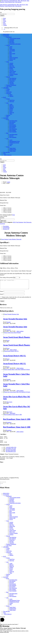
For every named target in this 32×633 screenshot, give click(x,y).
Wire (10, 145)
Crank (10, 104)
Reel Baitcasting (13, 134)
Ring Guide (12, 53)
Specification (6, 227)
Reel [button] (7, 133)
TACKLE (2, 223)
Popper (11, 109)
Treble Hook (12, 151)
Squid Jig (11, 112)
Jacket (7, 90)
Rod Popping (12, 124)
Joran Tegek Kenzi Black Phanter (16, 337)
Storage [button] (8, 76)
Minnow (11, 105)
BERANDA (6, 34)
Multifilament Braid (14, 142)
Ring (10, 52)
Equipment (9, 496)
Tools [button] (7, 61)
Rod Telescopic (13, 129)
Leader (11, 144)
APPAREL (6, 547)
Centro (8, 182)
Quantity (2, 217)
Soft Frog (11, 101)
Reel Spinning (12, 137)
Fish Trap (11, 65)
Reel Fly (11, 135)
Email (2, 294)
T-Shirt (8, 89)
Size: (1, 214)
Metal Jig (11, 107)
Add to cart (3, 220)
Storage (8, 536)
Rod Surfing (12, 127)
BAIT (4, 556)
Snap (10, 56)
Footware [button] (8, 93)
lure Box (11, 82)
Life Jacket (9, 86)
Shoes (10, 94)
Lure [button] (7, 103)
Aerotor (11, 63)
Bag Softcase (12, 79)
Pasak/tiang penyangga (15, 44)
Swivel (11, 60)
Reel (4, 19)
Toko (4, 153)
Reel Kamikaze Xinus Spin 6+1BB (16, 419)
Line (7, 597)
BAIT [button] (4, 97)
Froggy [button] (8, 98)
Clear (13, 214)
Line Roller (12, 50)
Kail (4, 22)
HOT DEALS (7, 155)
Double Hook (12, 149)
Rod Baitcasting (13, 120)
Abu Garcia (9, 402)
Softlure (11, 108)
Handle (11, 68)
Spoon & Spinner (13, 57)
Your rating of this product (6, 277)
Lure (7, 562)
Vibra (10, 114)
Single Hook (12, 148)
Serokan (11, 75)
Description (6, 226)
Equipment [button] (9, 37)
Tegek (4, 21)
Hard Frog (11, 100)
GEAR (8, 504)
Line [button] (7, 138)
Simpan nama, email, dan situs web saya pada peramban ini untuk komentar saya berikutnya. (15, 297)
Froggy (8, 558)
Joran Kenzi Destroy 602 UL (14, 356)
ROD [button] (7, 119)
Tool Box (11, 83)
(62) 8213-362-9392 (11, 450)
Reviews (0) (6, 229)
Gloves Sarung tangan (14, 38)
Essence (8, 115)
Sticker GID (12, 59)
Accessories (6, 494)
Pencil (10, 111)
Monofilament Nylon (14, 141)
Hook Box (12, 81)
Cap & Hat (9, 92)
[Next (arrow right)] (2, 483)
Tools (7, 520)
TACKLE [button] (5, 118)
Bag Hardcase (12, 78)
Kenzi (7, 340)
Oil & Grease (12, 71)
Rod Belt (11, 41)
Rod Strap (11, 42)
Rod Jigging (12, 122)
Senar (4, 23)
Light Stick (12, 49)
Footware (8, 552)
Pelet (7, 116)
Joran (4, 18)
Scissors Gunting (13, 74)
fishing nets (12, 67)
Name (2, 291)
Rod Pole (11, 123)
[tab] (17, 226)
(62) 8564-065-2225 (11, 451)
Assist (10, 46)
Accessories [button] (6, 35)
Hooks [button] (7, 146)
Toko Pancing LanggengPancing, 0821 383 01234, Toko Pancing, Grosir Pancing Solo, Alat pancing (14, 5)
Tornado (8, 322)
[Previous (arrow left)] (0, 483)
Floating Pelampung (11, 85)
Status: (1, 195)
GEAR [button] (8, 45)
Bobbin (11, 64)
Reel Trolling (12, 130)
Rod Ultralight (12, 131)
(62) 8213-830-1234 (11, 447)
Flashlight (11, 39)
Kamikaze (8, 422)
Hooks (7, 606)
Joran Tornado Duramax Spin (15, 319)
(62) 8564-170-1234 (11, 448)
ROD (14, 222)
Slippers (11, 96)
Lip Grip (11, 70)
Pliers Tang (12, 72)
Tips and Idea (6, 152)
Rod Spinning (12, 126)
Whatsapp (6, 27)
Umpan (5, 25)
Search (2, 15)
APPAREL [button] (6, 87)
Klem (10, 48)
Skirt (10, 55)
